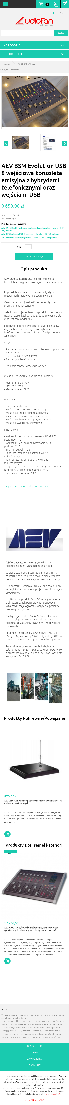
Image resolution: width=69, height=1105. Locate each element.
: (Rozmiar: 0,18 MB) (32, 229)
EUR (65, 13)
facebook (54, 13)
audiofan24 (34, 21)
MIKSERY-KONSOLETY (28, 64)
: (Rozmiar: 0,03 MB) (25, 237)
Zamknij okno (34, 1100)
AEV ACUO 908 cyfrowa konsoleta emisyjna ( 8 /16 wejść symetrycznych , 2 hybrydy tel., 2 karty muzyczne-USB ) (31, 929)
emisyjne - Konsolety (9, 70)
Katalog (7, 64)
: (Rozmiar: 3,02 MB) (26, 234)
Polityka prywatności (52, 1094)
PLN (59, 13)
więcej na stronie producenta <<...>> (26, 486)
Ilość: (18, 246)
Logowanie (56, 4)
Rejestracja (64, 4)
